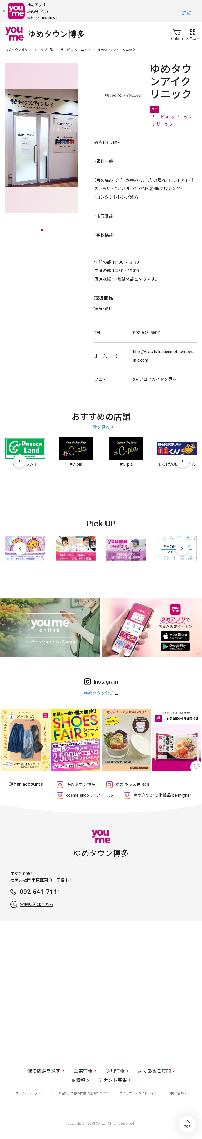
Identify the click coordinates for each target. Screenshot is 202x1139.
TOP (187, 1124)
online (177, 33)
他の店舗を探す (43, 1071)
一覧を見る (99, 427)
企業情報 (83, 1071)
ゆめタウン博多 (16, 50)
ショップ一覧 (43, 50)
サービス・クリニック (75, 50)
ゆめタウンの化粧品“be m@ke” (162, 795)
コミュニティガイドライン (138, 1093)
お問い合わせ (177, 1093)
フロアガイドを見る (158, 379)
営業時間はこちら (36, 904)
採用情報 (115, 1071)
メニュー (193, 33)
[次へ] (182, 461)
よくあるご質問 (154, 1071)
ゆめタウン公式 (98, 693)
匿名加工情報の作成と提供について (83, 1093)
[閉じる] (4, 11)
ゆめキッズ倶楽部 (132, 784)
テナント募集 (112, 1080)
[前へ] (19, 461)
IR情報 (78, 1080)
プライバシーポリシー (31, 1093)
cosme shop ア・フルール (89, 795)
